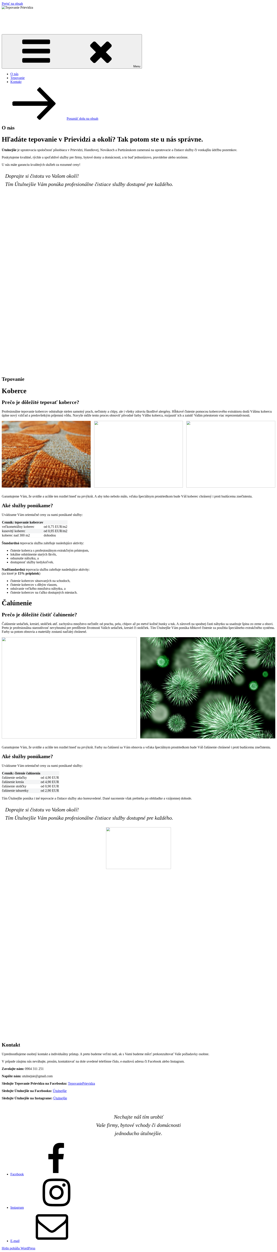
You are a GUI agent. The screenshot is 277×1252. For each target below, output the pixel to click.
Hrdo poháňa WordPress (18, 1248)
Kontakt (15, 82)
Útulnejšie (60, 1091)
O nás (14, 74)
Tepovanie (17, 78)
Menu (136, 66)
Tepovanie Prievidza (32, 18)
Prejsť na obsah (12, 3)
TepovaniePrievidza (81, 1083)
